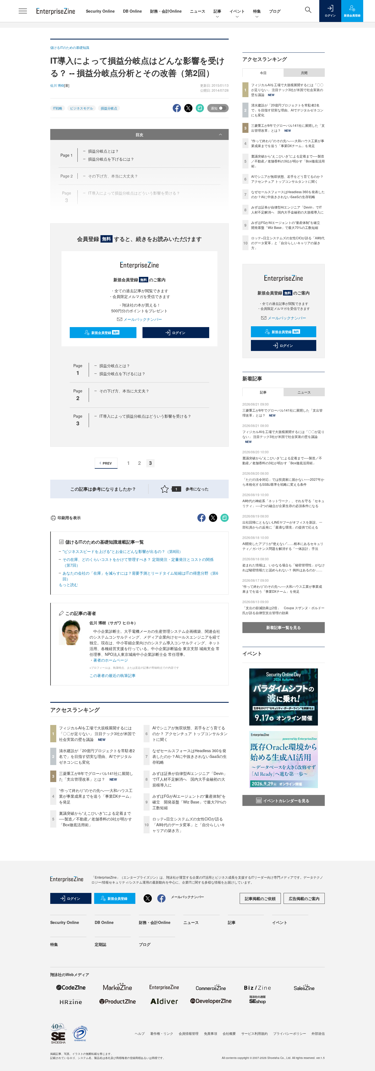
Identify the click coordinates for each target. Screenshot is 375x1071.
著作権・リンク (161, 1033)
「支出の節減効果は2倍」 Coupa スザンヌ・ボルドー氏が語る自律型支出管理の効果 (283, 610)
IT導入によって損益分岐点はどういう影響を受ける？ (145, 416)
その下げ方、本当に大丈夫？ (124, 390)
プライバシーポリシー (289, 1033)
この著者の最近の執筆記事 (112, 675)
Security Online (100, 11)
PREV (107, 463)
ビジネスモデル (81, 108)
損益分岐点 (109, 108)
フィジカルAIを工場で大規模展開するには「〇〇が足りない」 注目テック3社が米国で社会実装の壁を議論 (97, 733)
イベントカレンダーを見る (286, 800)
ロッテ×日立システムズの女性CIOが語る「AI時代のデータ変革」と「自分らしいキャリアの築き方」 (188, 824)
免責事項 (210, 1033)
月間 (304, 72)
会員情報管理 (188, 1033)
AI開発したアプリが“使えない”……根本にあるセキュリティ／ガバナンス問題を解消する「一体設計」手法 (282, 546)
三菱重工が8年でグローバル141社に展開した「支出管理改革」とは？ (96, 776)
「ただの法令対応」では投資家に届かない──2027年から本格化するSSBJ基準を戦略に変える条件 (283, 482)
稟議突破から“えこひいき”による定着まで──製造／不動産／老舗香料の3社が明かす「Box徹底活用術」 (95, 818)
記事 (217, 11)
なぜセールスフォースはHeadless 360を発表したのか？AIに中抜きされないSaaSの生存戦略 (189, 756)
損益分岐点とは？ (103, 151)
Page (66, 155)
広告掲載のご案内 (304, 898)
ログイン (178, 332)
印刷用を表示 (69, 517)
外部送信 (318, 1033)
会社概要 (229, 1033)
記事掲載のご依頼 (260, 898)
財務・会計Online (166, 11)
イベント (237, 11)
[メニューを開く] (23, 11)
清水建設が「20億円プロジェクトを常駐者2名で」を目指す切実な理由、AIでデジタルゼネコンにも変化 (97, 756)
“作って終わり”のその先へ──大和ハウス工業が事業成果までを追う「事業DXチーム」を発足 (96, 796)
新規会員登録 (105, 332)
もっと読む (68, 584)
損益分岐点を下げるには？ (111, 159)
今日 (263, 72)
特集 (257, 11)
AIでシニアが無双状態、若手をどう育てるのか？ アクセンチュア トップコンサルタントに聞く (190, 733)
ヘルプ (140, 1033)
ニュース (197, 11)
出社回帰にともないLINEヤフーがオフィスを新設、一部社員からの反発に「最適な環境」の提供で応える (282, 524)
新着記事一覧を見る (283, 627)
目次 (139, 134)
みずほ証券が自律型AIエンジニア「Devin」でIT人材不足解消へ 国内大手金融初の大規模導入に (189, 779)
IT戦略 (57, 108)
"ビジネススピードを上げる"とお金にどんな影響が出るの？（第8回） (123, 551)
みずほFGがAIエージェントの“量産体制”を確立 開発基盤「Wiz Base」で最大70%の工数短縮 (189, 801)
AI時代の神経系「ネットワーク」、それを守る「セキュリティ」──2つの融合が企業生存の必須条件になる (283, 503)
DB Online (132, 11)
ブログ (275, 11)
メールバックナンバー (143, 319)
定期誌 (100, 944)
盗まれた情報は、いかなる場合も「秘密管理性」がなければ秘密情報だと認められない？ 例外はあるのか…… (283, 567)
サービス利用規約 (254, 1033)
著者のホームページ (110, 660)
